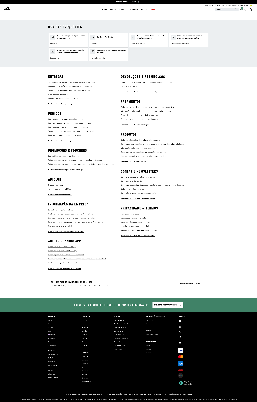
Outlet (153, 9)
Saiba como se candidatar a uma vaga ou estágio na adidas (71, 218)
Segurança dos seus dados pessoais (135, 222)
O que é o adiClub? (55, 185)
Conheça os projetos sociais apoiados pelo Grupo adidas (70, 214)
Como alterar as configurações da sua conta (138, 193)
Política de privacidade (130, 214)
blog (218, 5)
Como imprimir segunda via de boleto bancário (139, 119)
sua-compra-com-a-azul (58, 94)
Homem (113, 9)
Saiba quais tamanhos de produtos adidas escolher (141, 140)
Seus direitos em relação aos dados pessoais (139, 230)
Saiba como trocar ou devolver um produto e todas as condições (146, 82)
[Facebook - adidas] (193, 321)
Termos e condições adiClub (59, 189)
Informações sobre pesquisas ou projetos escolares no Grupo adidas (75, 222)
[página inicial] (7, 8)
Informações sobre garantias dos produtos (138, 148)
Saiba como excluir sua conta (132, 189)
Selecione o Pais (141, 394)
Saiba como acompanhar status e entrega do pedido (69, 90)
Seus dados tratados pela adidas (134, 218)
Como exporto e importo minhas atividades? (66, 255)
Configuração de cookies (72, 394)
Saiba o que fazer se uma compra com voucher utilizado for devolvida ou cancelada (81, 164)
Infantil (121, 9)
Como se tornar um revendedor (60, 226)
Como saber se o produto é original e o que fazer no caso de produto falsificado (152, 144)
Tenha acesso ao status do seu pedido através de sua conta (71, 82)
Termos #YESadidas (186, 394)
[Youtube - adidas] (193, 343)
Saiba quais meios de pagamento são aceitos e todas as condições (147, 107)
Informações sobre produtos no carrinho (64, 135)
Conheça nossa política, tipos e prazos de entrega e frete (70, 86)
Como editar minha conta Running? (62, 247)
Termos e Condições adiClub (170, 394)
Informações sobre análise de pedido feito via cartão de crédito (146, 111)
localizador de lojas (210, 5)
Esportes (144, 9)
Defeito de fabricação (129, 86)
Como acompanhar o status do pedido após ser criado (69, 123)
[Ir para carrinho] (250, 9)
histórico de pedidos (231, 5)
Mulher (104, 9)
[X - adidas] (193, 332)
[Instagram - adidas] (193, 326)
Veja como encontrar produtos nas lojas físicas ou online (143, 156)
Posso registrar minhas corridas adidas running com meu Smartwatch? (77, 259)
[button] (68, 40)
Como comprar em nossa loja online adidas (65, 119)
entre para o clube (243, 5)
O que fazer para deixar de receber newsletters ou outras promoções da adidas (152, 185)
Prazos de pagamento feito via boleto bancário (139, 115)
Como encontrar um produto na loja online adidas (68, 127)
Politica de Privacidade (154, 394)
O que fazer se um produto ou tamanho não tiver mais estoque (145, 152)
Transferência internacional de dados (136, 226)
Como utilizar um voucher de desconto (63, 156)
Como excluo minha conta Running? (62, 251)
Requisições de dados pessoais (90, 394)
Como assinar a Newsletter (132, 181)
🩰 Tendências (132, 9)
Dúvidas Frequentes (129, 394)
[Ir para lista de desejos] (245, 9)
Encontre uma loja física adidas (60, 210)
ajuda (222, 5)
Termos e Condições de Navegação (111, 394)
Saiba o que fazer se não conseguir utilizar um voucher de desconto (75, 160)
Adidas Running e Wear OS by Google (63, 263)
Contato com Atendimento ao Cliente (63, 98)
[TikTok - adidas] (193, 337)
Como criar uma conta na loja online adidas (138, 177)
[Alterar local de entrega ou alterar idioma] (251, 5)
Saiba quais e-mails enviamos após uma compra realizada (71, 131)
